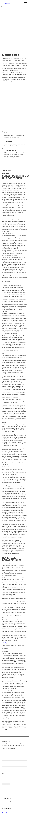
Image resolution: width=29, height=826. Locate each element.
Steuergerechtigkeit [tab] (6, 281)
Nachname (4, 759)
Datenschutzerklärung (7, 813)
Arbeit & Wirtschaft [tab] (6, 181)
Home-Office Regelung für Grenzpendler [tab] (11, 563)
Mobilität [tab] (4, 422)
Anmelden (6, 784)
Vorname (4, 753)
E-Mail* (3, 765)
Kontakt (4, 815)
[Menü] (25, 3)
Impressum (5, 811)
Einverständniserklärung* (9, 773)
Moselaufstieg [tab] (5, 651)
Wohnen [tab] (4, 353)
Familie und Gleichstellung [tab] (8, 467)
